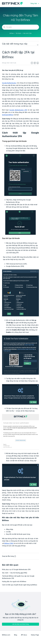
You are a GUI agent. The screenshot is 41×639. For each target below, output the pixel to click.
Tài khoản (18, 33)
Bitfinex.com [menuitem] (6, 635)
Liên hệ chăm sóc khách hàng (20, 624)
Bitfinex (12, 33)
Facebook (32, 63)
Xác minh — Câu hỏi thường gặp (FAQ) (14, 573)
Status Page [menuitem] (35, 635)
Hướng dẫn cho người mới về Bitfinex (14, 581)
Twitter (35, 63)
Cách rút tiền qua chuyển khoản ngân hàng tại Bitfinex (19, 585)
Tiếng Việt (33, 3)
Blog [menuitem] (15, 635)
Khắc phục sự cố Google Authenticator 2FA (16, 569)
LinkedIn (37, 63)
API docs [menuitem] (24, 635)
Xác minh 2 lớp (27, 33)
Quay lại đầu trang (8, 556)
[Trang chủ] (12, 4)
